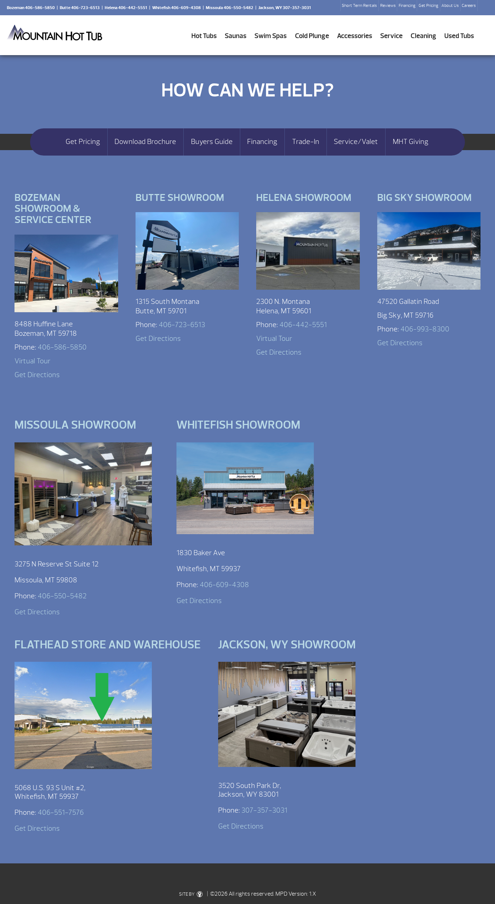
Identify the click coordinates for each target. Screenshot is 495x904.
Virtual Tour (32, 361)
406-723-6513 (182, 324)
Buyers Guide (212, 141)
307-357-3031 (264, 810)
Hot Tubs (204, 36)
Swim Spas (270, 36)
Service (391, 36)
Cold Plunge (312, 36)
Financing (407, 5)
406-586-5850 (62, 347)
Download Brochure (145, 141)
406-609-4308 (224, 584)
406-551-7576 (61, 812)
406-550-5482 (62, 595)
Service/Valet (356, 141)
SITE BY (187, 894)
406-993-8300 (424, 329)
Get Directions (37, 374)
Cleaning (423, 36)
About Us (450, 5)
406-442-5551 (303, 324)
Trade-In (305, 141)
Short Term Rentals (359, 5)
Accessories (354, 36)
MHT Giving (410, 141)
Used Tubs (459, 36)
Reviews (388, 5)
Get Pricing (428, 5)
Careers (469, 5)
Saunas (235, 36)
